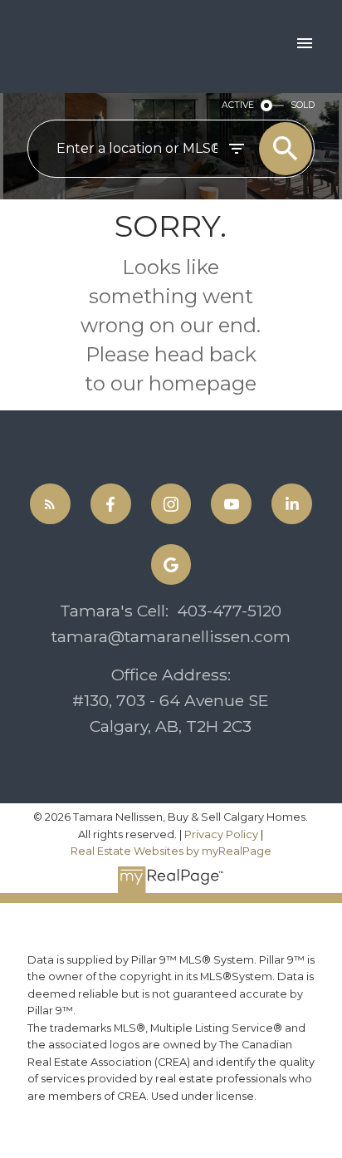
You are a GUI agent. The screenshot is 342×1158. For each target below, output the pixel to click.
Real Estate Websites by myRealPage (171, 851)
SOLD (303, 105)
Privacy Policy (221, 834)
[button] (50, 503)
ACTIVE (238, 105)
